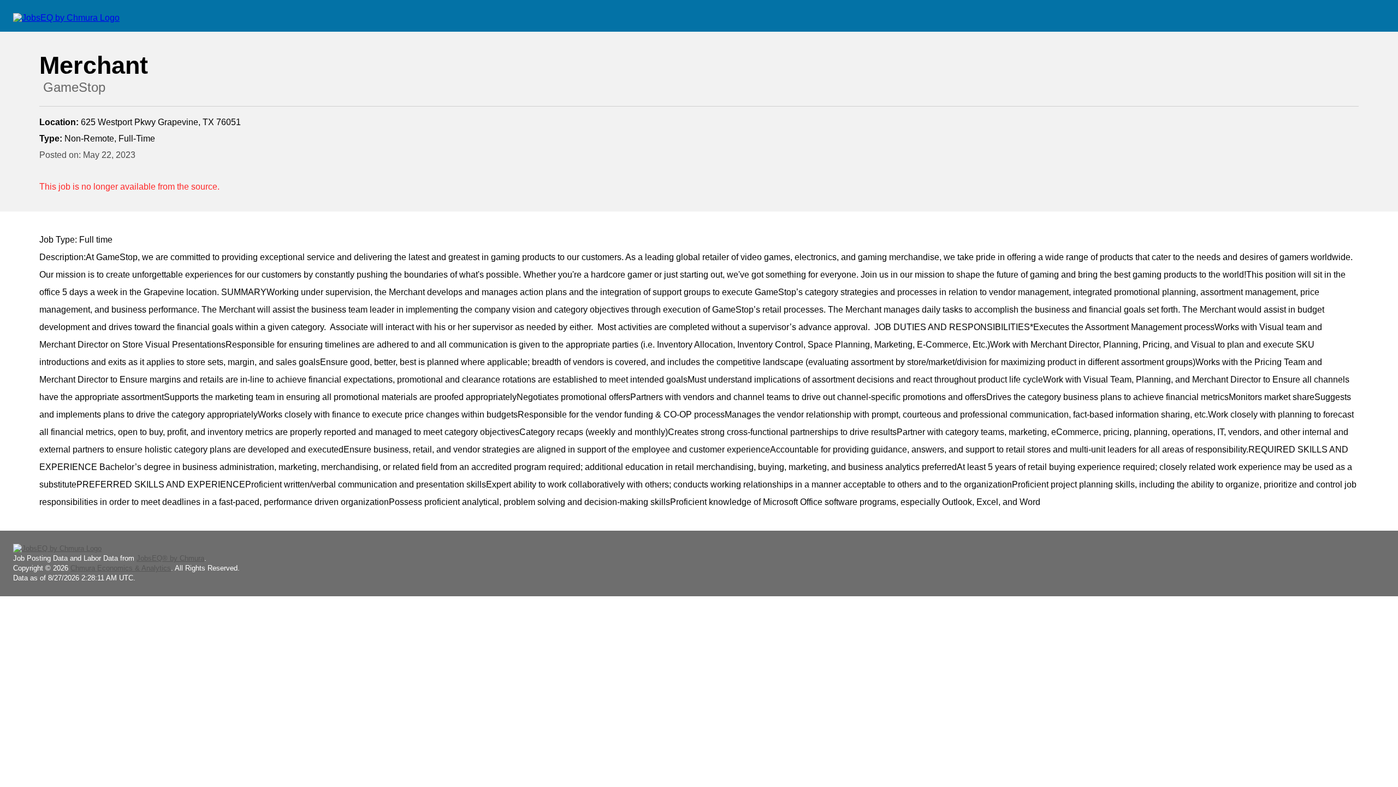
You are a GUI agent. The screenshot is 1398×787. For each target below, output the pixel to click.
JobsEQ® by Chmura (170, 558)
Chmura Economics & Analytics (120, 568)
